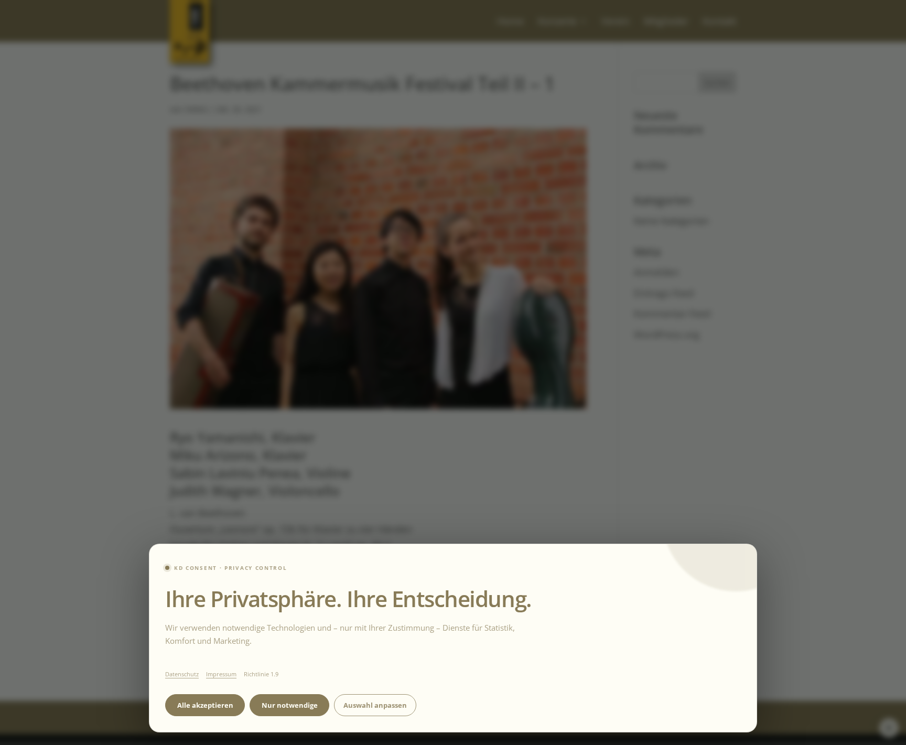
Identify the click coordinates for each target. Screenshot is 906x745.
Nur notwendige (290, 705)
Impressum (221, 674)
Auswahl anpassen (375, 705)
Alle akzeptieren (205, 705)
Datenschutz (182, 674)
